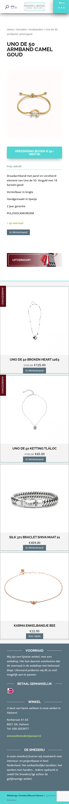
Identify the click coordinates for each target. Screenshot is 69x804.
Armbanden (36, 29)
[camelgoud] (34, 104)
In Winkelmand (18, 232)
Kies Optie (34, 636)
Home (10, 29)
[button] (61, 6)
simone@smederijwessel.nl (24, 736)
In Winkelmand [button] (34, 370)
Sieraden (21, 29)
